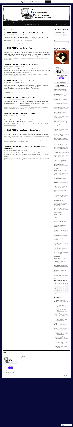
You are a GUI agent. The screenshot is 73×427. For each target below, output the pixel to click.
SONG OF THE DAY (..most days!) (12, 22)
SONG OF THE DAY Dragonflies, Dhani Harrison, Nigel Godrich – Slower (61, 342)
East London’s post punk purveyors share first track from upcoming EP (61, 266)
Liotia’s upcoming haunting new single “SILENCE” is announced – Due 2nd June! (61, 243)
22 (65, 290)
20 (61, 290)
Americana (15, 90)
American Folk (11, 107)
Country (20, 107)
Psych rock (10, 58)
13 (61, 288)
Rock (17, 43)
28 (63, 291)
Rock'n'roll (43, 58)
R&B (14, 43)
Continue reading (28, 40)
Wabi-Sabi (19, 141)
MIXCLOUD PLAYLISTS (61, 24)
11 (57, 288)
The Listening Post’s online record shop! (46, 24)
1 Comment (13, 125)
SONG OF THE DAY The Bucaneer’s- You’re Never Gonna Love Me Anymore (61, 332)
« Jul (55, 295)
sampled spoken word (10, 159)
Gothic (5, 141)
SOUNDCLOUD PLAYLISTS (30, 24)
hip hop (9, 158)
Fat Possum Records (41, 123)
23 (67, 290)
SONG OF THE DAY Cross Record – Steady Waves (22, 130)
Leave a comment (37, 43)
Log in (22, 355)
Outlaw (11, 75)
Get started (48, 1)
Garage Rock (10, 74)
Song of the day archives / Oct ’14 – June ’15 (14, 24)
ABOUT (22, 22)
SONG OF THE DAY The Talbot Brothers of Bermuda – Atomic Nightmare (61, 318)
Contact (26, 22)
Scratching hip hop (31, 158)
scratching (17, 159)
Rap (17, 158)
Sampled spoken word (23, 158)
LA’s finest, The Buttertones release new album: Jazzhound (60, 272)
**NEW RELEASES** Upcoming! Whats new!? (39, 22)
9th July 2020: (57, 223)
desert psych (14, 108)
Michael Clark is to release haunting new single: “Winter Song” (61, 277)
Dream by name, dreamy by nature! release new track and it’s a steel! (61, 160)
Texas (32, 43)
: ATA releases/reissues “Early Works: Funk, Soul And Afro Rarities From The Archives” (61, 248)
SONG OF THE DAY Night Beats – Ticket (18, 48)
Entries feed (23, 356)
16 (67, 288)
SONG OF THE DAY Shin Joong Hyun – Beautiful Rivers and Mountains (61, 305)
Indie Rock (29, 140)
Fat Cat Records (17, 123)
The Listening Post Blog (20, 34)
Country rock (38, 74)
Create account (23, 353)
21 (63, 290)
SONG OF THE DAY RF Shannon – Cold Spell (20, 81)
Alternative (10, 90)
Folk (18, 90)
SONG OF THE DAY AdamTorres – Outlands (20, 113)
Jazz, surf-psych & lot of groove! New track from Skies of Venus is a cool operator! (61, 108)
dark (48, 140)
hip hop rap (14, 158)
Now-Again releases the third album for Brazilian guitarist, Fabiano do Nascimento (61, 225)
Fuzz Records (44, 74)
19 (59, 290)
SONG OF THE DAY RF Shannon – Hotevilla (19, 97)
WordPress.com (24, 358)
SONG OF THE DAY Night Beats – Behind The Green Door (25, 33)
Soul (16, 75)
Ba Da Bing (19, 140)
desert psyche (25, 107)
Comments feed (24, 357)
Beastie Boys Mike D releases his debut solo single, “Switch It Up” (61, 95)
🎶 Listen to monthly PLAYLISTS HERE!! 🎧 (59, 22)
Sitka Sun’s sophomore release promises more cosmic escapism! (61, 216)
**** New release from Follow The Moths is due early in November (61, 129)
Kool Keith (47, 158)
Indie (26, 140)
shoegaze (34, 140)
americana (39, 90)
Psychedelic (10, 43)
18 (57, 290)
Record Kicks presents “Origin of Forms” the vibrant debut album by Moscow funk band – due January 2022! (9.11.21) (61, 180)
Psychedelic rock (21, 58)
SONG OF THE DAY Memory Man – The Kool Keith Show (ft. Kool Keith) (25, 147)
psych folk (45, 90)
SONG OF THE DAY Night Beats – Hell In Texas (21, 64)
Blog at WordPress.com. (66, 375)
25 (57, 291)
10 (55, 288)
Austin (35, 123)
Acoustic (10, 140)
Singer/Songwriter (26, 123)
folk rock (23, 140)
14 (63, 288)
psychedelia (23, 43)
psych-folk (21, 90)
